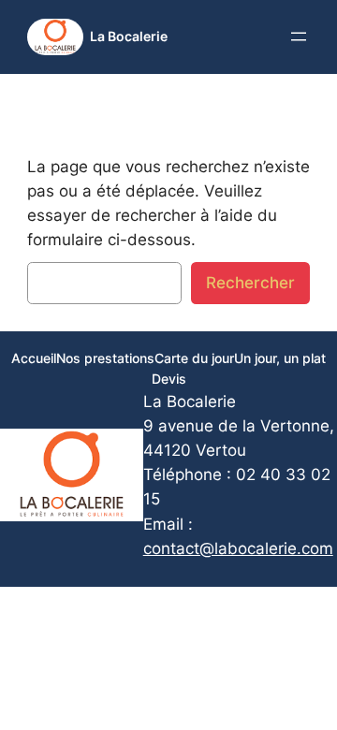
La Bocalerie (129, 36)
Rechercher (250, 282)
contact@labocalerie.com (238, 548)
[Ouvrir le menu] (298, 36)
